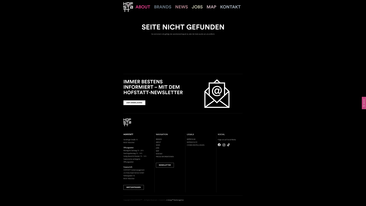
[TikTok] (228, 144)
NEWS (158, 145)
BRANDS (159, 139)
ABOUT (158, 142)
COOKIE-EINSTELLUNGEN (195, 145)
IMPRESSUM (191, 139)
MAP (157, 151)
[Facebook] (219, 144)
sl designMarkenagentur (175, 200)
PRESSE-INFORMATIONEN (165, 157)
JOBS (157, 148)
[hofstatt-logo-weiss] (128, 7)
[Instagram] (224, 144)
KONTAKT (159, 154)
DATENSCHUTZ (192, 142)
